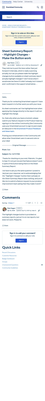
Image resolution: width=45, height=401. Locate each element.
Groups (4, 262)
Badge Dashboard (8, 259)
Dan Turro (10, 63)
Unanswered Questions (22, 265)
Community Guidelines (10, 268)
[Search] (38, 7)
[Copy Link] (41, 65)
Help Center (18, 1)
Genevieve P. (35, 65)
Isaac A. (34, 210)
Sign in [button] (21, 42)
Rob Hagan (11, 208)
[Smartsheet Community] (14, 7)
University (28, 1)
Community (6, 1)
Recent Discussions (8, 252)
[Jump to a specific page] (41, 203)
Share (5, 190)
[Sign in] (42, 7)
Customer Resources (9, 256)
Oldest (10, 203)
